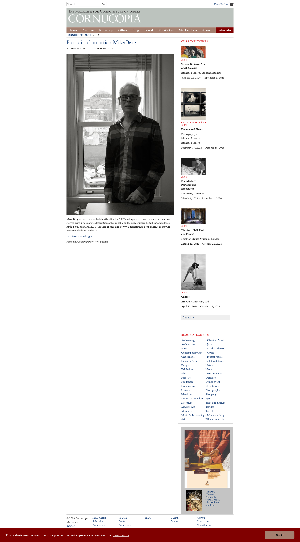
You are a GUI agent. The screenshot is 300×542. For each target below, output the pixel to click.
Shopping (211, 394)
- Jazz (209, 344)
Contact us (203, 521)
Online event (213, 381)
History (185, 390)
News (209, 369)
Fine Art (185, 377)
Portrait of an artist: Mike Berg (101, 42)
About (206, 30)
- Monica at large (215, 415)
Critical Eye (188, 356)
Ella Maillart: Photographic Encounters (188, 184)
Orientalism (212, 385)
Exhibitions (187, 369)
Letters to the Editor (192, 398)
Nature (210, 365)
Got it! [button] (280, 535)
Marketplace (188, 30)
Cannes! (185, 296)
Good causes (188, 385)
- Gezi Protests (214, 373)
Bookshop (106, 30)
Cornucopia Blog (79, 35)
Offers (122, 30)
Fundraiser (187, 381)
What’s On (166, 30)
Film (183, 373)
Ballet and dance (215, 360)
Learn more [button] (121, 535)
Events (174, 521)
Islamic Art (187, 394)
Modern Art (188, 406)
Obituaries (212, 377)
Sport (209, 398)
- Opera (210, 352)
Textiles (210, 406)
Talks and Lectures (216, 402)
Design (185, 365)
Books (184, 348)
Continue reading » (79, 236)
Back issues (99, 525)
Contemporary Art (191, 352)
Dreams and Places (192, 129)
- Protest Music (214, 356)
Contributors (204, 525)
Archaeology (188, 340)
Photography (213, 390)
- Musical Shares (215, 348)
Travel (148, 30)
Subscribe (224, 30)
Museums (186, 410)
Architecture (188, 344)
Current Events (194, 41)
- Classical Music (215, 340)
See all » (188, 317)
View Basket (221, 4)
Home (73, 30)
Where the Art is (215, 419)
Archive (88, 30)
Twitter (70, 525)
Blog (135, 30)
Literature (187, 402)
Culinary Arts (189, 360)
